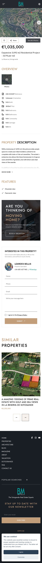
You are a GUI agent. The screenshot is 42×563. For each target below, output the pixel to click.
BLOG (4, 448)
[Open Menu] (4, 4)
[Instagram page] (36, 438)
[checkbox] (5, 315)
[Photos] (7, 79)
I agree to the (17, 315)
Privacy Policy (22, 315)
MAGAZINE (6, 451)
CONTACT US (7, 468)
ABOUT (4, 455)
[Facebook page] (32, 438)
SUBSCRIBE (21, 520)
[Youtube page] (39, 438)
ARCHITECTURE (7, 445)
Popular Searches (12, 480)
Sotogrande (7, 461)
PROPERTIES (6, 441)
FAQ (3, 465)
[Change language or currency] (39, 4)
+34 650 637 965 (21, 269)
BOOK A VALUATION (17, 233)
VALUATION (6, 458)
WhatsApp (33, 269)
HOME (4, 438)
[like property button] (4, 40)
